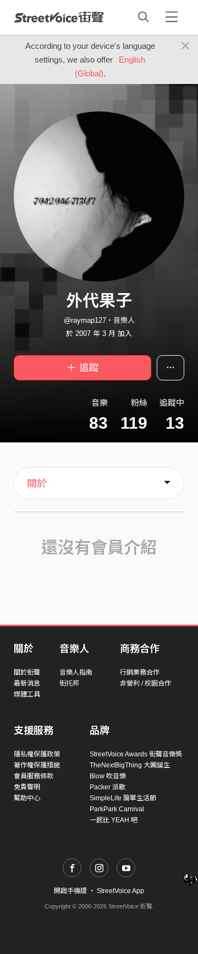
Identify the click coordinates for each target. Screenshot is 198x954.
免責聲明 (27, 787)
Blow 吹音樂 (108, 776)
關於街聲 (27, 672)
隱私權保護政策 (37, 754)
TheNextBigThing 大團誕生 (130, 765)
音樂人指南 (75, 672)
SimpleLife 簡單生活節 (123, 798)
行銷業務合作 (140, 672)
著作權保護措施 (37, 765)
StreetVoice (59, 17)
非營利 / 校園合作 (145, 683)
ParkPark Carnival (117, 809)
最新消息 (27, 683)
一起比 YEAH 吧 (114, 820)
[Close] (185, 46)
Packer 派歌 (107, 787)
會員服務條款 (33, 776)
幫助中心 (27, 798)
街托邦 (69, 683)
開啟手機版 (70, 891)
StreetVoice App (120, 891)
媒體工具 (27, 694)
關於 (37, 483)
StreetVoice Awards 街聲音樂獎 (136, 754)
